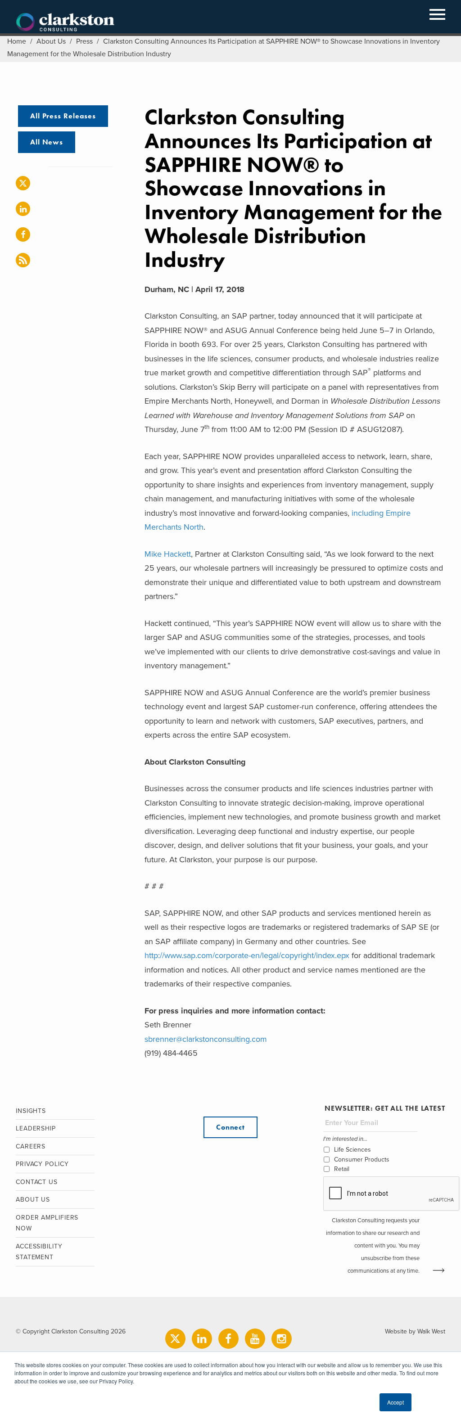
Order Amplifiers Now (47, 1223)
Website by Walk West (415, 1331)
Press (84, 41)
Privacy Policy (42, 1164)
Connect (230, 1127)
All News (46, 142)
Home (16, 41)
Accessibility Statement (39, 1252)
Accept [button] (395, 1402)
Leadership (36, 1128)
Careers (30, 1146)
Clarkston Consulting (65, 22)
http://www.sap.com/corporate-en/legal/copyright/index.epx (247, 955)
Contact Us (37, 1182)
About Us (51, 41)
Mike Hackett (168, 554)
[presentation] (391, 1193)
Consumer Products (361, 1159)
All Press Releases (63, 116)
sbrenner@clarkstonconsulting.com (206, 1039)
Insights (31, 1111)
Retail (341, 1169)
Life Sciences (352, 1149)
